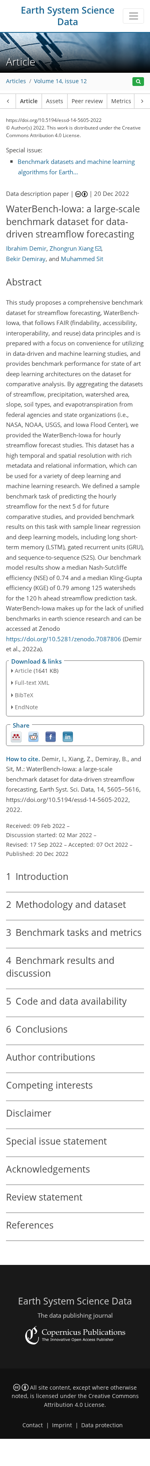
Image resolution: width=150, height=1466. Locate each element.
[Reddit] (33, 736)
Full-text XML (32, 682)
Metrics (121, 101)
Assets (54, 101)
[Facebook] (50, 736)
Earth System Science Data (67, 16)
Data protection (102, 1425)
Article (29, 101)
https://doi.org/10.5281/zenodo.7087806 (63, 639)
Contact (32, 1425)
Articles (16, 81)
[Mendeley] (16, 736)
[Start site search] (138, 81)
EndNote (26, 707)
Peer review (87, 101)
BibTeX (24, 695)
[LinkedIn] (67, 736)
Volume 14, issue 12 (60, 81)
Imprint (62, 1425)
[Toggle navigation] (133, 16)
